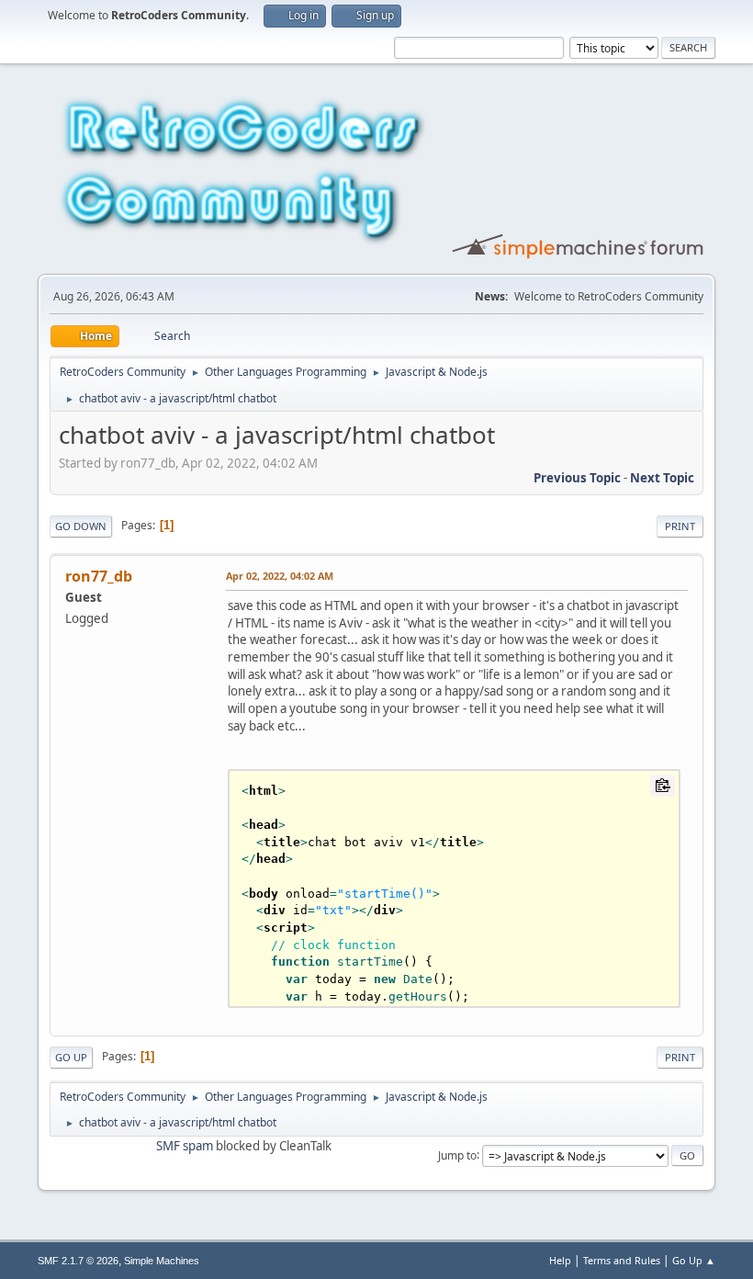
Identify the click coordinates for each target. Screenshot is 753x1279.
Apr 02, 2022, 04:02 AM (279, 576)
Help (560, 1260)
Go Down (81, 526)
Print (680, 526)
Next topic (662, 478)
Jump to (457, 1154)
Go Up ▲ (693, 1260)
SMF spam (184, 1146)
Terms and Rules (621, 1260)
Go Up (71, 1057)
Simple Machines (161, 1260)
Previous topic (577, 478)
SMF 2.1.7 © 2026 (78, 1260)
